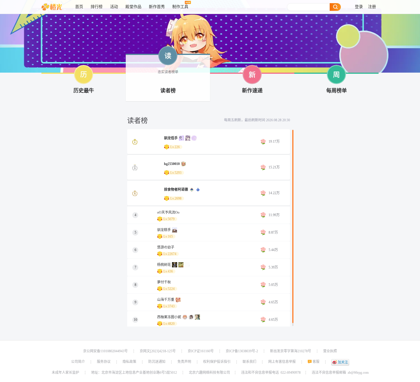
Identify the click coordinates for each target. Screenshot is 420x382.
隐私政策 (129, 362)
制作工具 (180, 7)
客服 (316, 362)
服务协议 (104, 362)
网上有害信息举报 (282, 362)
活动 (114, 7)
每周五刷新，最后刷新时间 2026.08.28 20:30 (257, 120)
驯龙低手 (171, 138)
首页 (79, 7)
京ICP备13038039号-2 (242, 351)
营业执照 (330, 351)
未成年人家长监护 (65, 373)
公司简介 (78, 362)
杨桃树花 (164, 265)
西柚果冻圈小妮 (169, 317)
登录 (359, 7)
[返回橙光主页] (56, 7)
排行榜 (97, 7)
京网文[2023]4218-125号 (158, 351)
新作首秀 (157, 7)
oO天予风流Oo (168, 212)
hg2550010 (172, 164)
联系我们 (249, 362)
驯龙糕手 (164, 230)
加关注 (343, 362)
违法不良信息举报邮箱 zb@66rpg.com (340, 373)
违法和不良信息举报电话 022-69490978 (271, 373)
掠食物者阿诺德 (176, 190)
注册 (372, 7)
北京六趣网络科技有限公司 (209, 373)
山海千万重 (165, 300)
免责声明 (184, 362)
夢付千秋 (164, 282)
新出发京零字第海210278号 (290, 351)
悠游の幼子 (165, 247)
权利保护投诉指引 (217, 362)
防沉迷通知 (156, 362)
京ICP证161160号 (201, 351)
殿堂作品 (133, 7)
